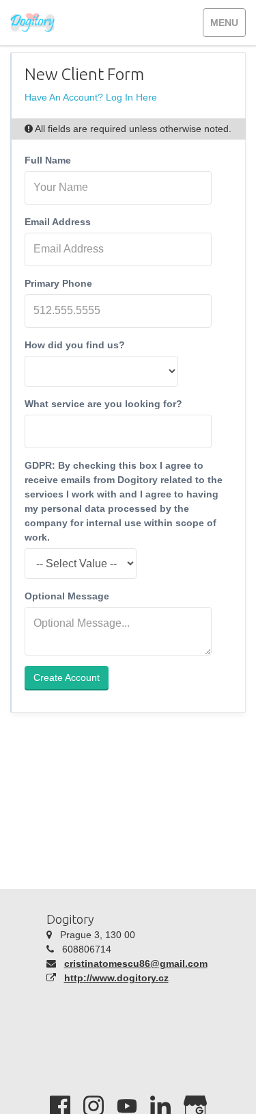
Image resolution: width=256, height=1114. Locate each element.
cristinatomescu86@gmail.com (136, 963)
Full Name (48, 160)
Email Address (58, 221)
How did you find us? (75, 344)
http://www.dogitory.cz (116, 977)
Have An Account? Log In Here (91, 97)
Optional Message (67, 596)
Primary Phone (58, 283)
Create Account (66, 677)
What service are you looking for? (103, 403)
